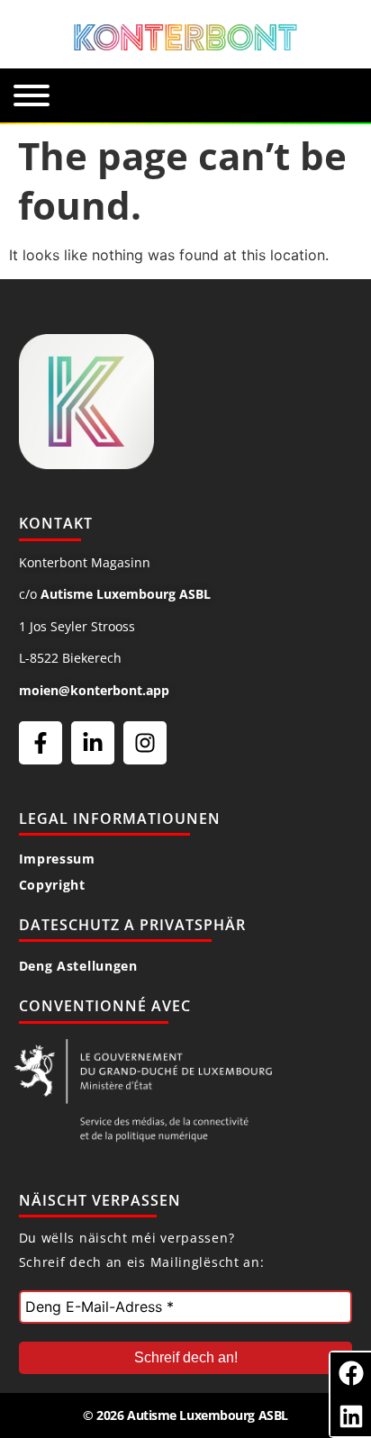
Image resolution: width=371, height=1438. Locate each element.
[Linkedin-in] (92, 742)
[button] (350, 1372)
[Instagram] (145, 742)
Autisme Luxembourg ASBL (126, 593)
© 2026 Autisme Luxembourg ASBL (185, 1415)
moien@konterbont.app (94, 690)
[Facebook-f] (40, 742)
